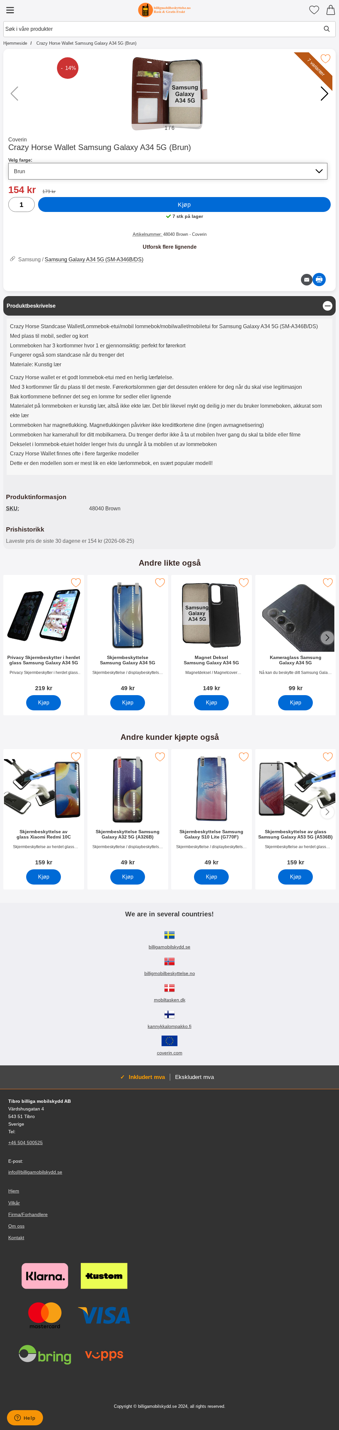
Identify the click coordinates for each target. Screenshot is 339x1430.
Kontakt (16, 1237)
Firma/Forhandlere (28, 1214)
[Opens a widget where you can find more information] (25, 1418)
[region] (169, 306)
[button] (324, 93)
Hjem (13, 1191)
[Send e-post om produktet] (307, 279)
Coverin (17, 139)
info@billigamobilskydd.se (35, 1172)
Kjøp (184, 204)
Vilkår (14, 1202)
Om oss (16, 1226)
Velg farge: (20, 160)
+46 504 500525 (25, 1142)
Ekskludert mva (194, 1077)
